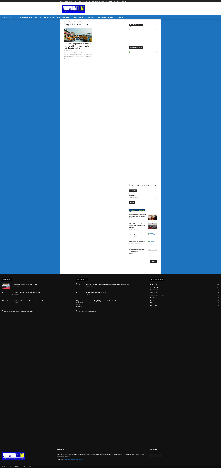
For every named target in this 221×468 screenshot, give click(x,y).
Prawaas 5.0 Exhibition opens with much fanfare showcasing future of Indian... (137, 216)
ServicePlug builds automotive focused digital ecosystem (28, 301)
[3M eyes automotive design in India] (80, 295)
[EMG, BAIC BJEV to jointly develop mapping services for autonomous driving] (80, 286)
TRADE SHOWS (154, 305)
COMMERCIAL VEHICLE (63, 17)
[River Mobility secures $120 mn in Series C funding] (6, 295)
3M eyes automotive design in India (96, 292)
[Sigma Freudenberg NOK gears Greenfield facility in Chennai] (80, 303)
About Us (124, 1)
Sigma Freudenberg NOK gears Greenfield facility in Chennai (103, 301)
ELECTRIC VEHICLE (99, 1)
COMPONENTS (78, 17)
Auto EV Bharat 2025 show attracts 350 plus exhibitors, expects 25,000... (137, 251)
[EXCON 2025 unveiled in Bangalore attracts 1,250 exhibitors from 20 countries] (152, 226)
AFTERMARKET (89, 17)
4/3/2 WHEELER (108, 1)
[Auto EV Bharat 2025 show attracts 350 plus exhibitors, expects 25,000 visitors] (152, 252)
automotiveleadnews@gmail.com (73, 459)
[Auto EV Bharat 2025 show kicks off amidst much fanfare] (152, 244)
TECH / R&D (37, 17)
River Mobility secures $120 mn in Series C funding (26, 292)
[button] (219, 17)
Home (65, 22)
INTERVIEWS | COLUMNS (115, 17)
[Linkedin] (158, 1)
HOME (5, 17)
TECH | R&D (67, 40)
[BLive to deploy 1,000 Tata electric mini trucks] (6, 286)
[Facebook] (155, 1)
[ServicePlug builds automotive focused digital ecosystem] (6, 303)
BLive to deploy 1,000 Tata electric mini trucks (24, 284)
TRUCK (79, 1)
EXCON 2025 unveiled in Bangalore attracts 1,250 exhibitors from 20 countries (137, 225)
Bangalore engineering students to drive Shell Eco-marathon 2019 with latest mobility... (78, 46)
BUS (75, 1)
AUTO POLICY (117, 1)
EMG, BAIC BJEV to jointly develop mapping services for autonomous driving (107, 284)
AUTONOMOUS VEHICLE (88, 1)
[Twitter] (161, 1)
